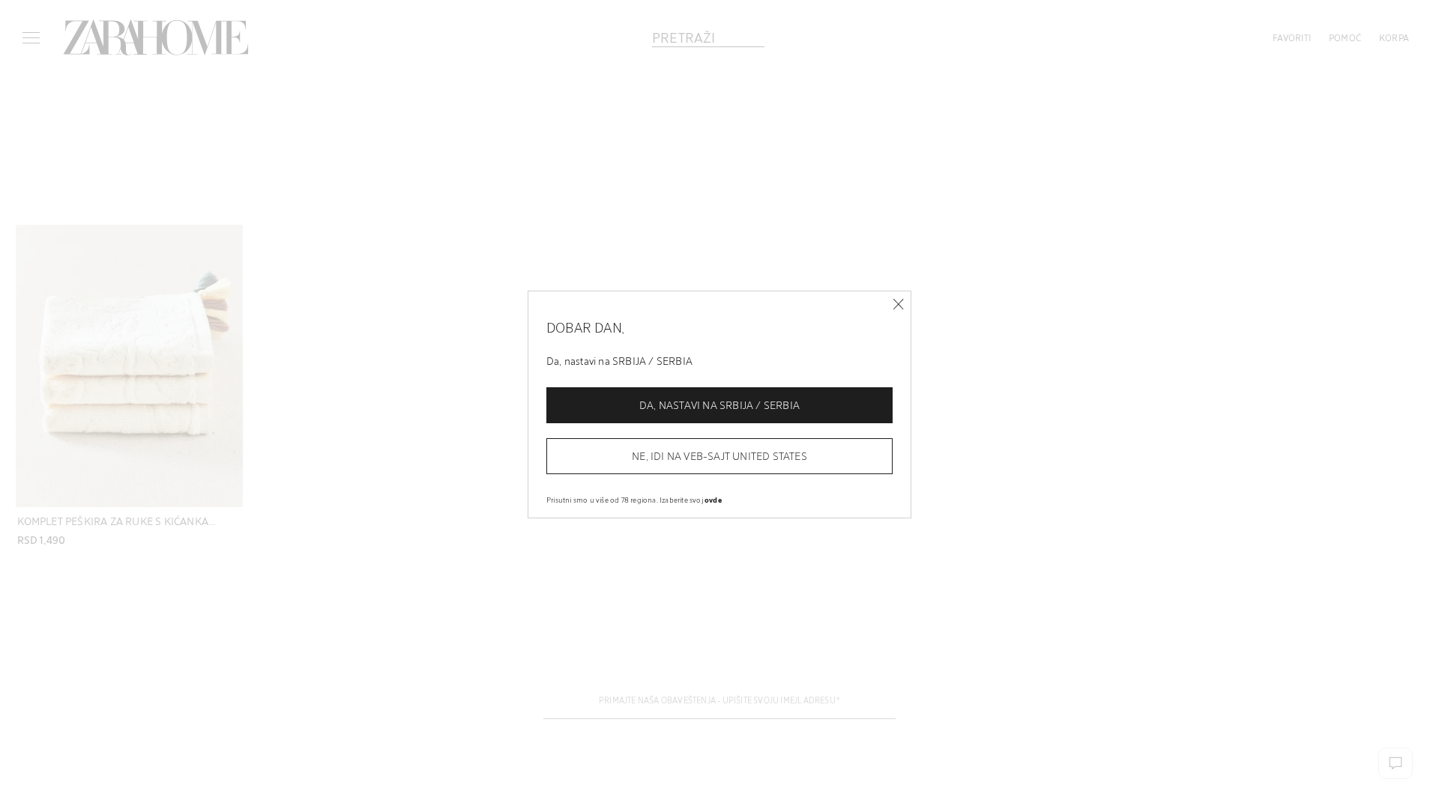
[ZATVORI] (898, 304)
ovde (713, 499)
